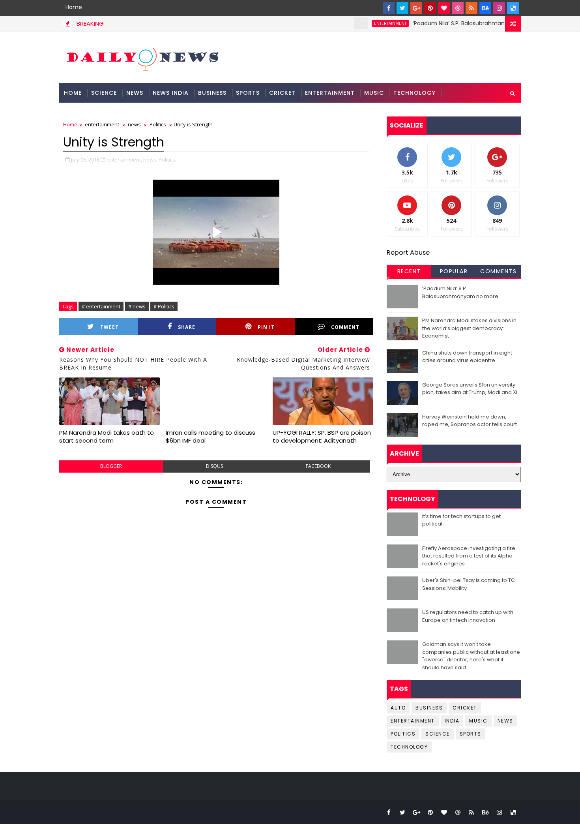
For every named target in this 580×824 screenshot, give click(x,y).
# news (137, 306)
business (429, 707)
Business (212, 93)
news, (150, 159)
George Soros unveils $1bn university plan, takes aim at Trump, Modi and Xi (469, 388)
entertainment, (124, 159)
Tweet (109, 327)
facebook (318, 466)
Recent (409, 271)
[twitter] (402, 8)
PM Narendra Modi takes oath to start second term (106, 436)
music (478, 720)
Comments (498, 271)
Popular (454, 271)
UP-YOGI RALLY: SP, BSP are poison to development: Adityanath (322, 436)
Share (186, 327)
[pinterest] (430, 8)
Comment (345, 327)
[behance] (485, 8)
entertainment (377, 23)
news (134, 124)
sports (470, 733)
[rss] (471, 8)
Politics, (167, 159)
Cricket (282, 93)
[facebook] (389, 8)
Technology (414, 93)
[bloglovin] (444, 8)
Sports (248, 93)
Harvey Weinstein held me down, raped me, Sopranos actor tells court (469, 420)
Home (73, 7)
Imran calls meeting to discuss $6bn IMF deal (210, 436)
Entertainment (330, 93)
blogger (111, 466)
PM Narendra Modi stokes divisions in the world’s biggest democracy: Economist (469, 328)
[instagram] (499, 8)
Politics (158, 124)
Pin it (266, 327)
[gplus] (416, 8)
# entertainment (101, 306)
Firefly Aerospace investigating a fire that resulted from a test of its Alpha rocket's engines (468, 555)
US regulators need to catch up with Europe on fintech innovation (467, 616)
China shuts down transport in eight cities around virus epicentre (467, 356)
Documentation (91, 112)
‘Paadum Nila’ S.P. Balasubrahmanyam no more (465, 23)
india (452, 720)
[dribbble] (458, 8)
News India (171, 93)
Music (374, 93)
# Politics (163, 306)
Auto (398, 707)
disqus (214, 466)
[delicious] (513, 8)
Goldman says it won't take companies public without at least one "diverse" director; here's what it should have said (471, 655)
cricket (465, 707)
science (104, 93)
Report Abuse (408, 252)
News (134, 93)
